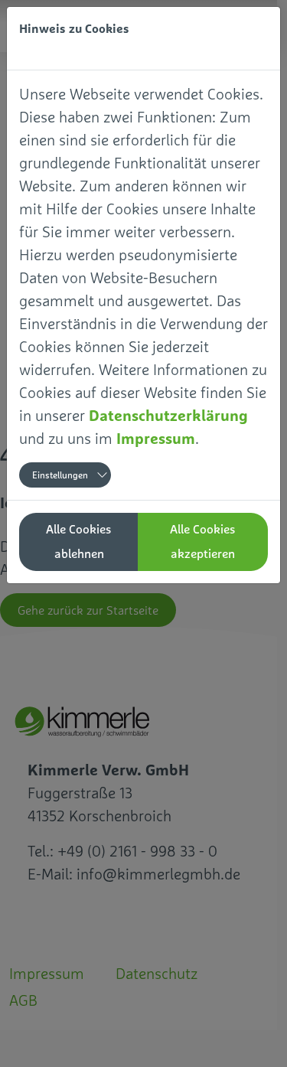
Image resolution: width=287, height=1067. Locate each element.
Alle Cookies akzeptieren (203, 541)
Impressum (155, 438)
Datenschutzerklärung (168, 415)
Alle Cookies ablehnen (79, 541)
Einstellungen (60, 475)
